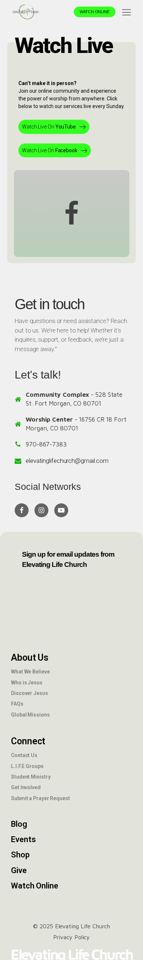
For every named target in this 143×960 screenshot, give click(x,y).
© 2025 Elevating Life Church (71, 926)
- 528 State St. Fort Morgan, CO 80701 (74, 399)
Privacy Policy (71, 937)
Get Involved (26, 787)
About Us (29, 657)
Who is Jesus (27, 683)
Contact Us (24, 755)
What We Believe (30, 672)
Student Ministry (30, 777)
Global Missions (30, 715)
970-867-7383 (46, 444)
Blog (19, 824)
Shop (20, 854)
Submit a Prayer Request (40, 798)
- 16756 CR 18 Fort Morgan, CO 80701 (76, 424)
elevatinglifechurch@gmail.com (67, 460)
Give (19, 870)
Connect (28, 741)
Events (23, 839)
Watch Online (95, 11)
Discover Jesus (29, 693)
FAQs (17, 704)
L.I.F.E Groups (27, 766)
